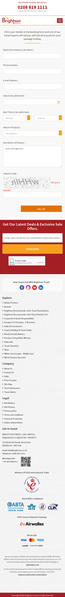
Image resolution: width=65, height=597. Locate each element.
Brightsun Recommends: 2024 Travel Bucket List (26, 314)
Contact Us (9, 372)
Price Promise (10, 380)
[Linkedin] (40, 287)
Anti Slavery (9, 407)
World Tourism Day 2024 (15, 357)
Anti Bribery (9, 403)
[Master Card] (32, 540)
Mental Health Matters (14, 334)
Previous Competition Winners (17, 338)
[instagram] (28, 287)
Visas (6, 349)
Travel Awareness (12, 388)
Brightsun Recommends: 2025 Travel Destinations (26, 310)
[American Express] (40, 540)
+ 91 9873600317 (10, 461)
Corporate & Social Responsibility (19, 318)
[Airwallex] (32, 524)
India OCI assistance (13, 326)
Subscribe (32, 249)
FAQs (6, 376)
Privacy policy (10, 410)
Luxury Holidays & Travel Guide (18, 330)
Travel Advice (10, 392)
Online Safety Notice (13, 422)
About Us (8, 368)
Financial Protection (13, 418)
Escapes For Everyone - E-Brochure (19, 322)
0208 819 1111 (32, 7)
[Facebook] (22, 287)
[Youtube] (34, 287)
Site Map (8, 384)
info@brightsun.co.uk (17, 450)
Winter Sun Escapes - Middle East (19, 353)
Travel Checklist (11, 346)
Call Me (41, 209)
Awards (7, 306)
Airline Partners (11, 302)
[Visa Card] (23, 540)
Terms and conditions (13, 414)
